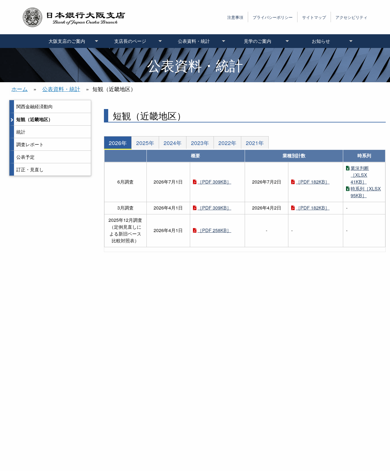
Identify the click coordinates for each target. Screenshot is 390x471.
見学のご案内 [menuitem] (257, 41)
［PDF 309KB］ (214, 181)
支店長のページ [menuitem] (130, 41)
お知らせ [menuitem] (321, 41)
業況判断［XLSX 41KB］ (360, 175)
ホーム (19, 88)
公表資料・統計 (61, 88)
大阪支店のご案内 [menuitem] (67, 41)
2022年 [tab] (227, 142)
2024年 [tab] (173, 142)
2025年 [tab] (145, 142)
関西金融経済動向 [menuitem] (34, 106)
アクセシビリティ (351, 17)
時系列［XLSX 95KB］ (366, 192)
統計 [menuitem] (20, 131)
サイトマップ (314, 17)
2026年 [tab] (118, 142)
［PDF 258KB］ (214, 230)
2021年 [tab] (255, 142)
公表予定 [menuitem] (25, 157)
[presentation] (118, 143)
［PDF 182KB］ (312, 181)
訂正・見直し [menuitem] (30, 169)
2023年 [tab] (200, 142)
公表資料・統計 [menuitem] (194, 41)
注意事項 (235, 17)
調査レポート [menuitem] (30, 144)
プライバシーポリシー (273, 17)
